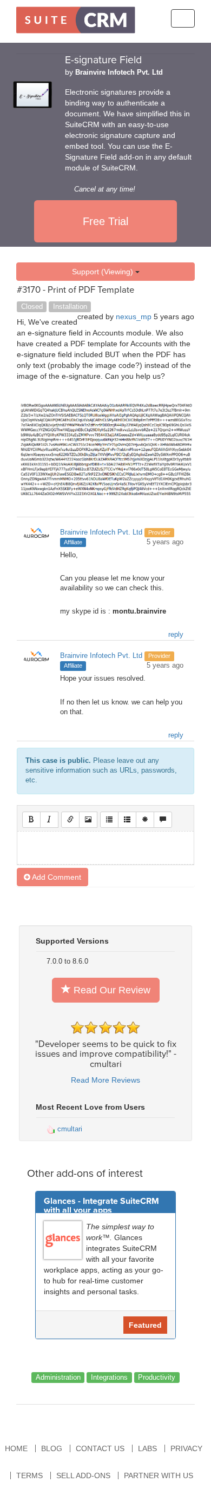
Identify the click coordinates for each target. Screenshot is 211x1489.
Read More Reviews (105, 1080)
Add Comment (55, 877)
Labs (147, 1448)
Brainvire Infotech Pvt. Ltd (119, 72)
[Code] (145, 820)
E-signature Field (103, 60)
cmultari (68, 1129)
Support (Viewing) (103, 271)
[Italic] (49, 820)
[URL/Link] (70, 820)
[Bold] (31, 820)
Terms (29, 1475)
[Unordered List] (109, 820)
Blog (51, 1448)
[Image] (88, 820)
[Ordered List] (127, 820)
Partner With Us (158, 1475)
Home (16, 1448)
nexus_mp (133, 316)
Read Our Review (110, 990)
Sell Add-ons (83, 1475)
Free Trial (105, 221)
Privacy (186, 1448)
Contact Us (100, 1448)
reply (175, 634)
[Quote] (163, 820)
